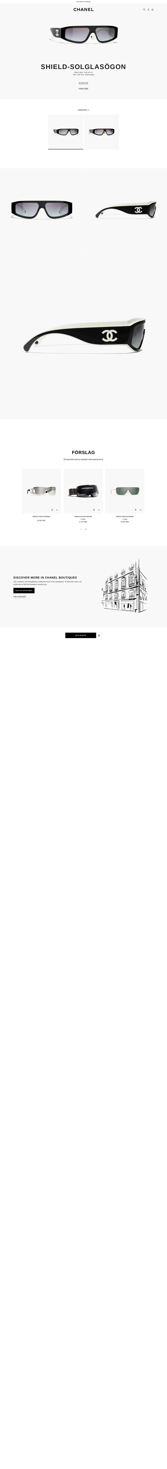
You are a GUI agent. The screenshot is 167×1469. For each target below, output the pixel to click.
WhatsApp (28, 659)
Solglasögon (41, 677)
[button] (42, 16)
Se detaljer (83, 83)
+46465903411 (40, 659)
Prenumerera (114, 659)
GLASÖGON (29, 677)
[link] (152, 9)
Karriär (123, 1424)
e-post (47, 657)
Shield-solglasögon (37, 516)
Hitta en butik (80, 635)
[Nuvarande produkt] (65, 132)
